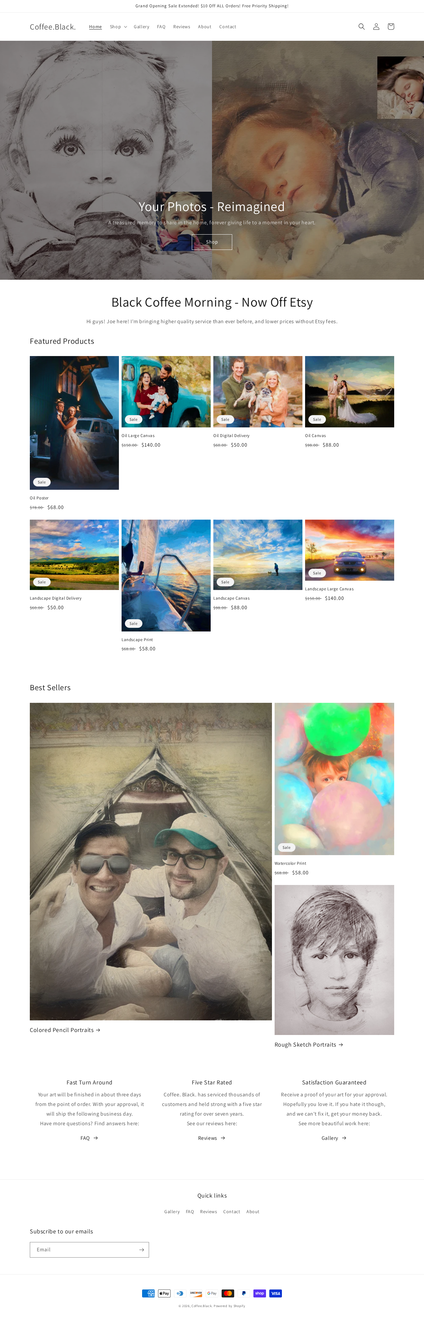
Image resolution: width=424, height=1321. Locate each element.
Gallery (330, 1138)
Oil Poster (39, 498)
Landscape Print (137, 639)
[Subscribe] (141, 1250)
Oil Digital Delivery (231, 435)
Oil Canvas (315, 435)
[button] (118, 27)
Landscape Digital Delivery (56, 598)
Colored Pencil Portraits (61, 1030)
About (253, 1211)
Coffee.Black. (202, 1306)
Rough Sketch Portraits (305, 1044)
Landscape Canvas (231, 598)
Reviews (207, 1138)
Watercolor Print (290, 863)
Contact (231, 1211)
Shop (212, 242)
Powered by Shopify (229, 1306)
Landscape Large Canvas (329, 589)
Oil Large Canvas (138, 435)
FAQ (85, 1138)
